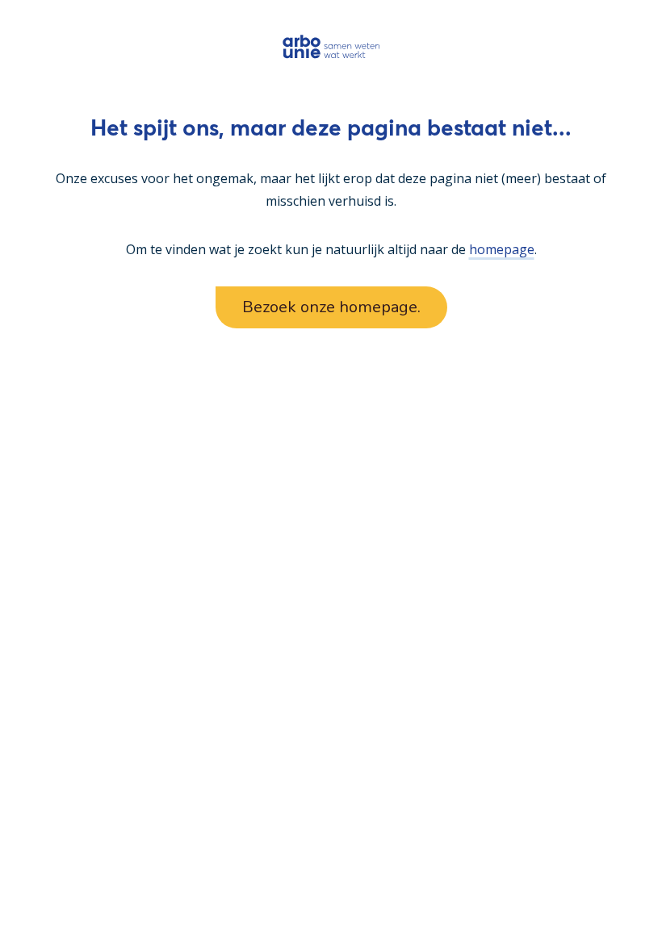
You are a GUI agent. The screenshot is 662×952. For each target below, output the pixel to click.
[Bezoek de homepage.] (331, 46)
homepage (501, 249)
